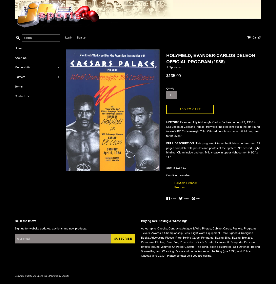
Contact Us (22, 96)
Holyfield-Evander (185, 182)
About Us (20, 57)
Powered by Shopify (59, 276)
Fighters (37, 76)
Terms (19, 86)
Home (18, 48)
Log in (68, 37)
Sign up (81, 37)
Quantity (170, 88)
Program (179, 187)
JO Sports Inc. (40, 276)
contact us (183, 255)
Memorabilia (37, 67)
